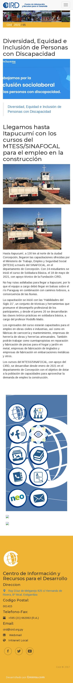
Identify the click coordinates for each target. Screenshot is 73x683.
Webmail (15, 635)
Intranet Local (18, 640)
